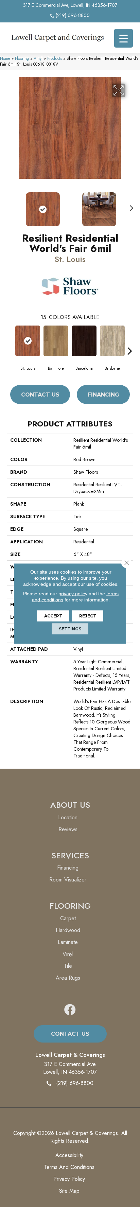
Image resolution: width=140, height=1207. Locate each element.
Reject (87, 615)
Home (5, 58)
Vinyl (38, 58)
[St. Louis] (28, 341)
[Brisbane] (112, 341)
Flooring (22, 58)
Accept (53, 615)
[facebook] (70, 1010)
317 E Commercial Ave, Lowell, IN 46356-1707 (70, 5)
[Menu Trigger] (123, 38)
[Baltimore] (56, 341)
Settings (70, 628)
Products (54, 58)
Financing (103, 394)
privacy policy (72, 593)
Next (129, 206)
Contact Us (40, 394)
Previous (10, 206)
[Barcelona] (84, 341)
